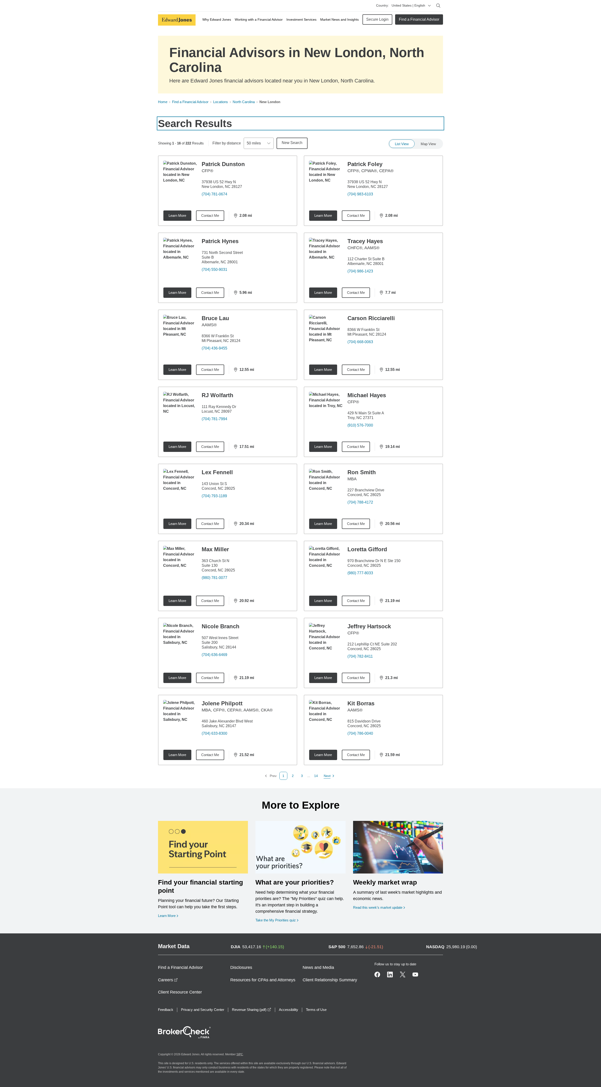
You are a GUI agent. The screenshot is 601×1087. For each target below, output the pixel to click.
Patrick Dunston (223, 164)
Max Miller (215, 549)
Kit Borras (360, 703)
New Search (292, 143)
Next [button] (327, 776)
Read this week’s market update (377, 907)
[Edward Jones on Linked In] (390, 974)
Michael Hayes (366, 395)
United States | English (408, 5)
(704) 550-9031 (214, 270)
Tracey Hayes (365, 241)
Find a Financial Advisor (419, 19)
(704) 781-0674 (214, 194)
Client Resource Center (180, 992)
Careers (168, 980)
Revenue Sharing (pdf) (251, 1010)
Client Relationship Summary (330, 980)
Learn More (177, 215)
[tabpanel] (300, 467)
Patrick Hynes (220, 241)
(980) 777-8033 (360, 573)
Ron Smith (361, 472)
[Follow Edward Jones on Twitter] (402, 974)
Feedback (165, 1010)
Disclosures (241, 967)
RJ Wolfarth (217, 395)
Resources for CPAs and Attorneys (262, 980)
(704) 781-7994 (214, 419)
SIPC (239, 1054)
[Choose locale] (429, 5)
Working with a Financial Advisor (259, 19)
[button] (293, 776)
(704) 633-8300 (214, 733)
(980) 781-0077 (214, 578)
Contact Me (210, 215)
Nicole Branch (220, 626)
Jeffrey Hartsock (369, 626)
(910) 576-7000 (360, 425)
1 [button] (283, 776)
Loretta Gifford (367, 549)
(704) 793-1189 (214, 496)
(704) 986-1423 (360, 271)
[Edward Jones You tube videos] (415, 974)
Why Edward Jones (216, 19)
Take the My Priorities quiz (276, 920)
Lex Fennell (217, 472)
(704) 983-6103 (360, 194)
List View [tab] (402, 144)
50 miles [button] (254, 143)
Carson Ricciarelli (371, 318)
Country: (382, 5)
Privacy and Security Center (202, 1010)
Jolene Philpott (222, 703)
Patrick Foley (364, 164)
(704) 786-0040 (360, 733)
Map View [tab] (428, 144)
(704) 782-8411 (360, 656)
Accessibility (288, 1010)
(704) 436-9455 (214, 348)
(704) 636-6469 (214, 655)
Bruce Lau (215, 318)
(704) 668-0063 (360, 342)
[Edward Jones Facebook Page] (377, 974)
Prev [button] (271, 776)
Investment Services (301, 19)
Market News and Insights (339, 19)
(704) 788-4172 (360, 502)
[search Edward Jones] (438, 5)
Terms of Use (316, 1010)
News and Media (318, 967)
